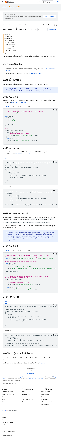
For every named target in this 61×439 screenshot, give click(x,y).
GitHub (3, 402)
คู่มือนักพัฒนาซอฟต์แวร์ (7, 391)
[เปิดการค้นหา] (37, 2)
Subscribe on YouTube (27, 399)
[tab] (6, 106)
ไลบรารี (3, 399)
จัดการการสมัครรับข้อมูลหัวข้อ (36, 73)
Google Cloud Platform (7, 422)
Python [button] (19, 106)
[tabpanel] (30, 126)
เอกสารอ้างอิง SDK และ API (8, 394)
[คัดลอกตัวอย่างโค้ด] (56, 110)
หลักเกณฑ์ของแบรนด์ (46, 402)
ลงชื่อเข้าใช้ (56, 2)
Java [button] (13, 106)
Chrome (4, 417)
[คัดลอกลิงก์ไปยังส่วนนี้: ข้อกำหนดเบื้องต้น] (23, 65)
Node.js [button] (7, 106)
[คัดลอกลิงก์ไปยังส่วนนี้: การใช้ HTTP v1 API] (21, 149)
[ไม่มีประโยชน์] (56, 25)
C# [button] (29, 106)
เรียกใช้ (24, 25)
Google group (44, 397)
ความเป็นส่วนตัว (11, 431)
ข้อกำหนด (4, 431)
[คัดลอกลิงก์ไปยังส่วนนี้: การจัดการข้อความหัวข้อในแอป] (35, 354)
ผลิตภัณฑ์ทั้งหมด (6, 425)
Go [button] (24, 106)
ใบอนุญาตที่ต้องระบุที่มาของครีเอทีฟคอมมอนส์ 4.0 (28, 377)
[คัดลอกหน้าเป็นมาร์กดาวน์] (36, 29)
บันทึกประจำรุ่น (45, 399)
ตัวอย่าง (3, 397)
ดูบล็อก (23, 391)
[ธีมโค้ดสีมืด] (54, 110)
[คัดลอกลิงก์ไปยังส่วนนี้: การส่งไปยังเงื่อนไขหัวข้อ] (30, 213)
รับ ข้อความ (42, 363)
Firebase (5, 25)
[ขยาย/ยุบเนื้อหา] (10, 34)
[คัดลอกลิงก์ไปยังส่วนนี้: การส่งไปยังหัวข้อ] (22, 80)
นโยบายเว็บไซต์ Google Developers (35, 378)
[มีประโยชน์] (54, 25)
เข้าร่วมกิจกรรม (25, 402)
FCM (18, 7)
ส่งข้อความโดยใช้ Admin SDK (18, 102)
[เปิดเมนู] (2, 2)
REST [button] (6, 158)
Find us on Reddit (26, 394)
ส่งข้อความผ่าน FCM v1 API (22, 154)
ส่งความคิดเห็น (52, 29)
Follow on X (24, 397)
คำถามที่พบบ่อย (45, 404)
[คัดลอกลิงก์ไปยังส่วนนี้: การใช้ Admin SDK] (20, 97)
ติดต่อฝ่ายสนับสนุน (45, 391)
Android (4, 414)
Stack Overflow (45, 394)
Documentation (8, 7)
